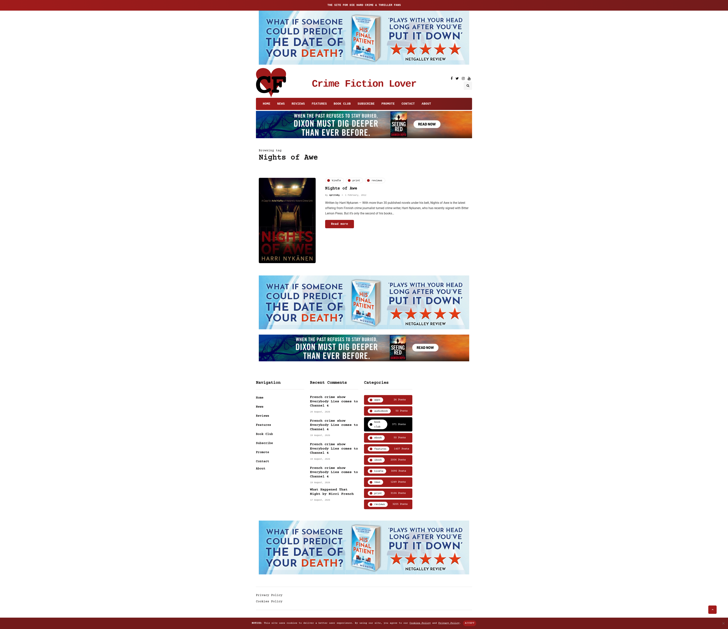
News (281, 104)
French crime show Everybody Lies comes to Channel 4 (334, 401)
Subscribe (366, 104)
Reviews (298, 104)
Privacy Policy (269, 595)
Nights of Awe (341, 188)
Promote (388, 104)
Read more (339, 224)
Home (266, 104)
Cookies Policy (269, 601)
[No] (723, 623)
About (426, 104)
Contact (408, 104)
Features (319, 104)
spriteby (334, 195)
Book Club (342, 104)
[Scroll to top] (712, 609)
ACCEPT (469, 623)
